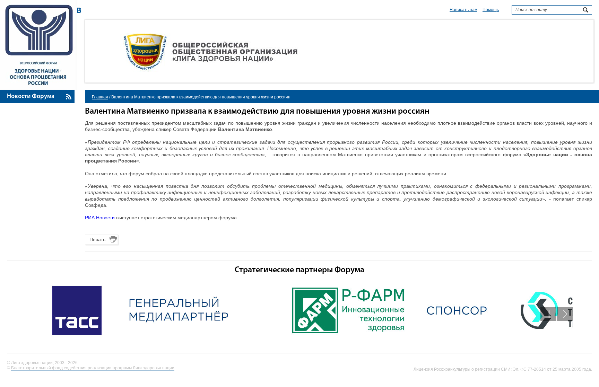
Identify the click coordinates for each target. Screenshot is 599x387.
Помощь (491, 9)
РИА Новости (100, 217)
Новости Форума (30, 97)
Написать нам (463, 9)
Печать (97, 239)
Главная (100, 97)
